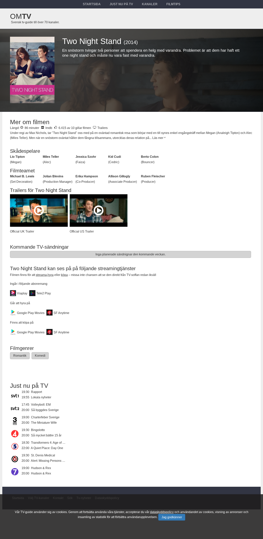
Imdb (48, 128)
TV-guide (26, 512)
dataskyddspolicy (162, 512)
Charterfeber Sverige (45, 417)
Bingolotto (38, 430)
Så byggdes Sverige (45, 410)
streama (41, 275)
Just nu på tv (121, 4)
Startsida (92, 4)
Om (20, 16)
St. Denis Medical (43, 455)
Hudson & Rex (41, 468)
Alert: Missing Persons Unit (49, 460)
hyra (51, 275)
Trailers (102, 128)
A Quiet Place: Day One (47, 448)
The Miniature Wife (44, 422)
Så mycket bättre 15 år (46, 435)
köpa (64, 275)
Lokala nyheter (41, 397)
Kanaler (149, 4)
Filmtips (173, 4)
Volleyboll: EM (41, 404)
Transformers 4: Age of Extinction (53, 442)
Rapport (36, 392)
